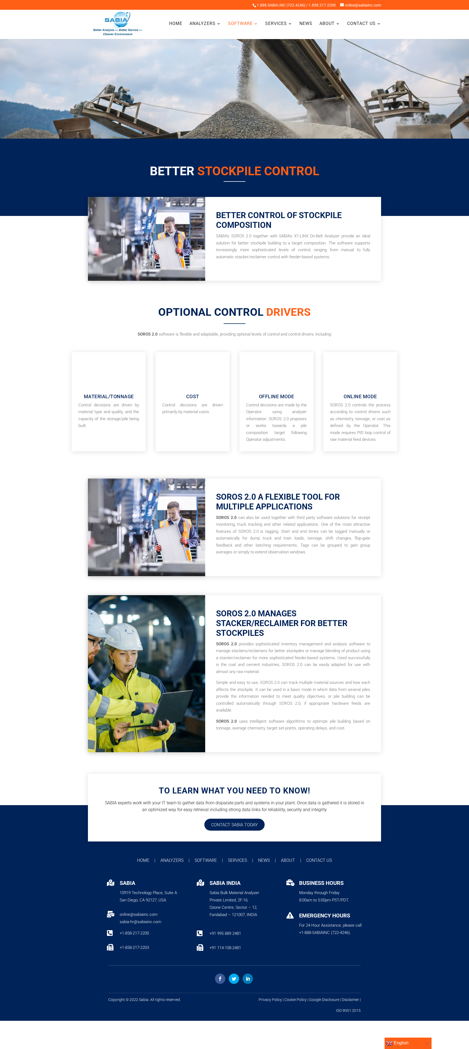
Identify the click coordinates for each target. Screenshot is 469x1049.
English (400, 1043)
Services (276, 24)
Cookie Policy (295, 999)
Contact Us (361, 24)
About (327, 24)
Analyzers (202, 24)
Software (240, 24)
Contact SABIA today (234, 824)
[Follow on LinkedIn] (248, 979)
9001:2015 (352, 1010)
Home (175, 24)
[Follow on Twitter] (234, 979)
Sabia (143, 999)
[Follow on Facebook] (220, 979)
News (305, 24)
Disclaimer (350, 999)
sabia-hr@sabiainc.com (140, 921)
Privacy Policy (270, 999)
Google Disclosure (324, 999)
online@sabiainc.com (138, 914)
